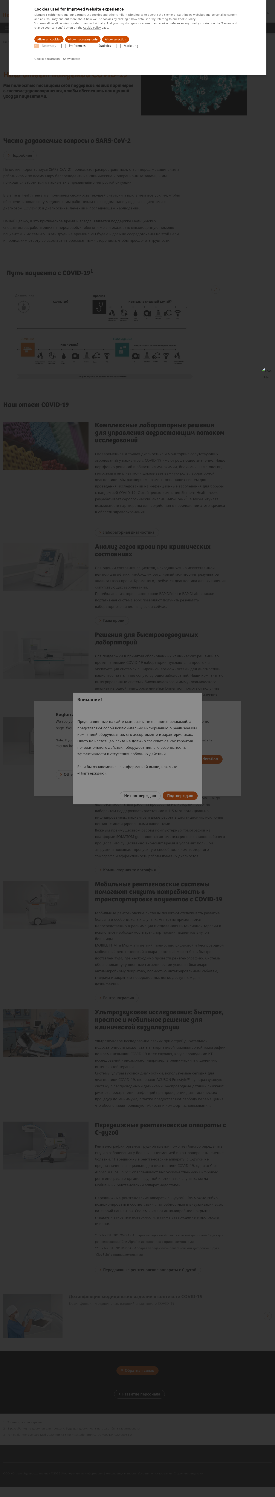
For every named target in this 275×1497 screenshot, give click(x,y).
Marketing (131, 46)
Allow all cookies (49, 39)
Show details (71, 58)
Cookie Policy (186, 19)
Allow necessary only (83, 39)
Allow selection (115, 39)
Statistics (104, 46)
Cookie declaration (47, 58)
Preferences (77, 46)
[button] (267, 373)
